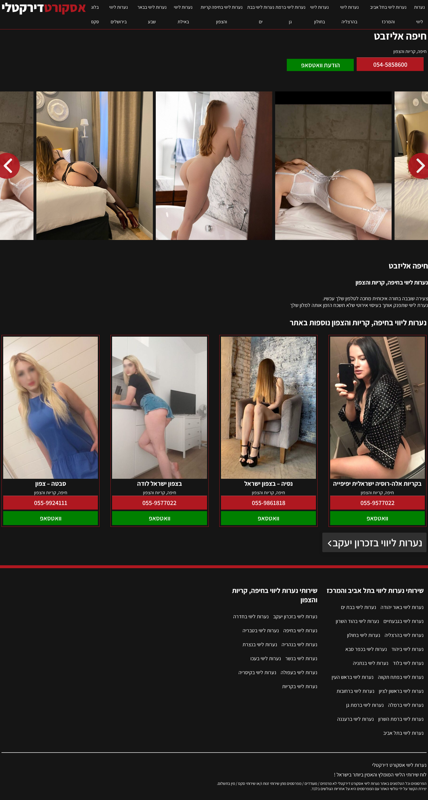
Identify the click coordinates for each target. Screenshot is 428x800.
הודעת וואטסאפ (320, 65)
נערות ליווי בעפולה (299, 672)
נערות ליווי (419, 14)
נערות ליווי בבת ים (260, 14)
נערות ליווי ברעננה (355, 719)
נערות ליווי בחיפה (300, 630)
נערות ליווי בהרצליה (349, 14)
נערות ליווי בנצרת (260, 644)
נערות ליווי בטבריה (261, 630)
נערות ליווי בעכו (265, 658)
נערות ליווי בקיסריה (257, 672)
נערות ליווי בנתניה (370, 663)
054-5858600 (390, 64)
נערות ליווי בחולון (319, 14)
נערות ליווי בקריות (299, 686)
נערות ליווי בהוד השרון (357, 621)
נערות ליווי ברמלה (406, 705)
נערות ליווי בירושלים (118, 14)
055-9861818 (268, 503)
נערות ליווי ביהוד (407, 649)
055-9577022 (377, 503)
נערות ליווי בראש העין (353, 677)
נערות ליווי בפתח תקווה (401, 677)
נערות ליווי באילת (183, 14)
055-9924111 (50, 503)
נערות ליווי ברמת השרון (401, 719)
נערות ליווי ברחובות (355, 691)
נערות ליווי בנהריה (299, 644)
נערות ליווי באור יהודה (402, 607)
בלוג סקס (95, 14)
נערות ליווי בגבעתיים (403, 621)
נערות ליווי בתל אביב (403, 733)
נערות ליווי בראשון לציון (401, 691)
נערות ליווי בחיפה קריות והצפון (222, 14)
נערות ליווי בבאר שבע (152, 14)
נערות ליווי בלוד (408, 663)
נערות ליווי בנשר (301, 658)
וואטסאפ (377, 518)
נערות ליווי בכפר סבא (366, 649)
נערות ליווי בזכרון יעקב (377, 542)
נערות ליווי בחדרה (251, 616)
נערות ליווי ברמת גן (290, 14)
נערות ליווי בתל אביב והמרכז (388, 14)
